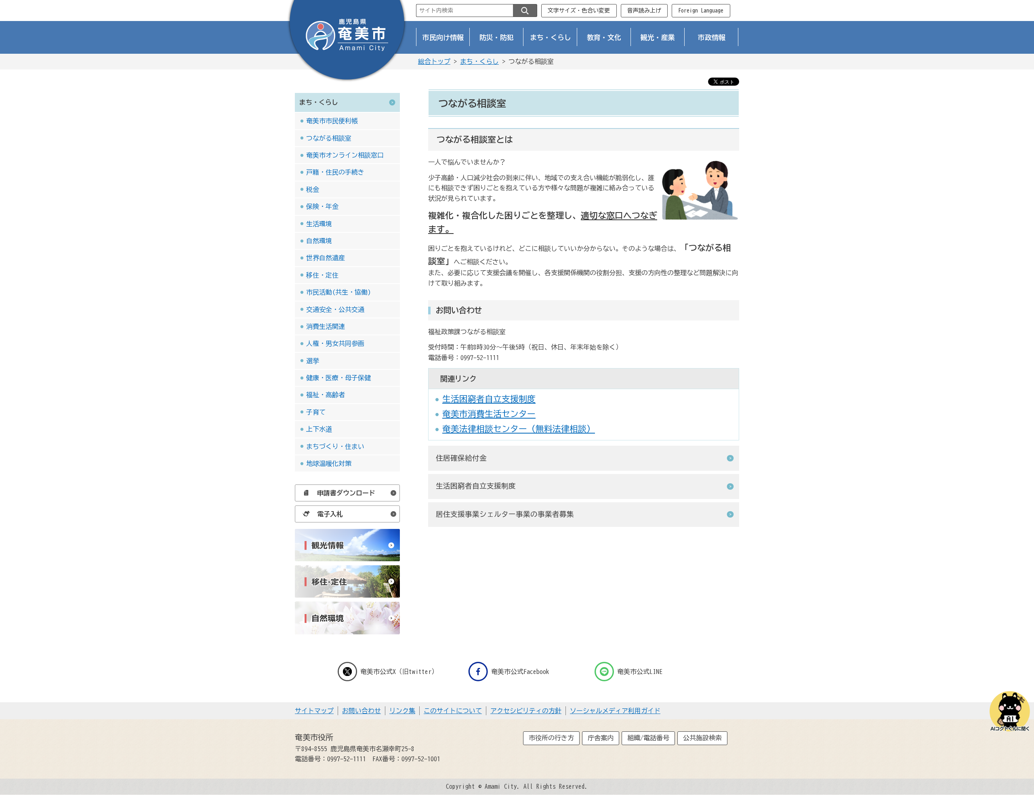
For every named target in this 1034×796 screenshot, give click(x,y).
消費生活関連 (325, 326)
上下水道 (319, 429)
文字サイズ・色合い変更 (579, 10)
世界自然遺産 (325, 258)
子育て (316, 412)
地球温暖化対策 (328, 463)
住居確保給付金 (461, 458)
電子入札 (330, 514)
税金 (312, 189)
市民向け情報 (443, 37)
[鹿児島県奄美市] (347, 41)
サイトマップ (314, 711)
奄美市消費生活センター (489, 414)
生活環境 (319, 224)
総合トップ (434, 61)
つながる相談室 (328, 138)
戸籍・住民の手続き (335, 172)
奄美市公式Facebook (520, 671)
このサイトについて (453, 711)
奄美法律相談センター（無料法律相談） (518, 429)
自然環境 (319, 241)
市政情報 (711, 37)
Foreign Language (700, 10)
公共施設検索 (702, 738)
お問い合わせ (361, 711)
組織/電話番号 (648, 738)
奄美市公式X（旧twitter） (399, 671)
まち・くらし (550, 37)
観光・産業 (658, 37)
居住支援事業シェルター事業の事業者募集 (505, 514)
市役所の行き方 (551, 738)
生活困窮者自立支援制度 (489, 399)
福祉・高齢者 (325, 395)
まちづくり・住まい (335, 446)
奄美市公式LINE (639, 671)
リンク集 (402, 711)
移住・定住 (322, 275)
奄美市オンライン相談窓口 (345, 155)
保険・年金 (322, 206)
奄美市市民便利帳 (332, 121)
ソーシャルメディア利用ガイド (615, 711)
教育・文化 (604, 37)
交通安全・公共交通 (335, 309)
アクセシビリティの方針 (525, 711)
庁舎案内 (601, 738)
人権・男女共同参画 (335, 343)
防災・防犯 (496, 37)
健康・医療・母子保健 (338, 378)
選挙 (312, 361)
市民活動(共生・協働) (338, 292)
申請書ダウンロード (346, 493)
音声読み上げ (644, 10)
